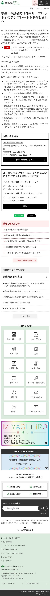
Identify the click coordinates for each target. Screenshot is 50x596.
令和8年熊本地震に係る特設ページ (20, 235)
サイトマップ (7, 561)
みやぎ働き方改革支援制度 (14, 308)
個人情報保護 (7, 542)
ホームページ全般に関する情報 (13, 553)
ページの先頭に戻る (25, 530)
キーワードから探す (11, 503)
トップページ (5, 520)
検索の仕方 (44, 513)
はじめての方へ (8, 557)
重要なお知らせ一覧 (25, 260)
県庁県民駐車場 (33, 583)
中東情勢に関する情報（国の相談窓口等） (23, 241)
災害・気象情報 (35, 3)
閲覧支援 (41, 3)
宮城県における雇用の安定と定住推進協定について (24, 297)
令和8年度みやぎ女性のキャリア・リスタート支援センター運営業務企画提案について (24, 284)
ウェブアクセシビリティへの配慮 (14, 546)
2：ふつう (26, 186)
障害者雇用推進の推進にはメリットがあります (22, 291)
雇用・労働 (25, 520)
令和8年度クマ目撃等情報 (16, 230)
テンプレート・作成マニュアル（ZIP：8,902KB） (25, 57)
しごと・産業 (16, 520)
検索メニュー (47, 3)
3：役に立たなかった (14, 189)
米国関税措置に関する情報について (21, 247)
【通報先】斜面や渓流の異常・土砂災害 (22, 253)
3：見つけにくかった (14, 200)
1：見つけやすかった (14, 197)
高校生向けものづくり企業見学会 (17, 303)
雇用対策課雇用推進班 (13, 143)
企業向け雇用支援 (12, 276)
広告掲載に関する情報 (10, 549)
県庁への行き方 (8, 583)
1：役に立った (11, 186)
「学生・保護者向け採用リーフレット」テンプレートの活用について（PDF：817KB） (29, 50)
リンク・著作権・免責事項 (11, 538)
